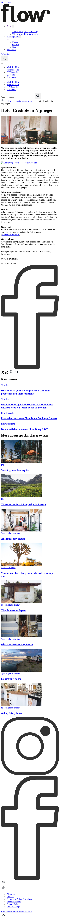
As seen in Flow (8, 567)
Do (9, 101)
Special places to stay (24, 101)
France (15, 42)
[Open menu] (2, 63)
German (15, 44)
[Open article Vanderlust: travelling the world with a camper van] (21, 565)
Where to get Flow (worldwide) (26, 34)
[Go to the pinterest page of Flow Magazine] (3, 884)
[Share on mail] (16, 373)
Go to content (7, 2)
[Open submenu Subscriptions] (20, 36)
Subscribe (5, 54)
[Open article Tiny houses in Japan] (21, 602)
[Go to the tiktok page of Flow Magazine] (3, 889)
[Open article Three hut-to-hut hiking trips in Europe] (21, 496)
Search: (4, 97)
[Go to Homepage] (25, 21)
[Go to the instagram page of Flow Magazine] (30, 774)
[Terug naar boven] (3, 916)
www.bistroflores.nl (10, 234)
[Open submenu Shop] (13, 26)
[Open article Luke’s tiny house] (21, 671)
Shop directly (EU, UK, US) (25, 31)
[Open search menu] (4, 58)
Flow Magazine (8, 413)
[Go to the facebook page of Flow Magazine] (30, 879)
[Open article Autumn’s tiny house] (21, 531)
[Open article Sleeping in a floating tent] (21, 462)
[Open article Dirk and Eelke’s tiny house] (21, 636)
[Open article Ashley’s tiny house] (21, 705)
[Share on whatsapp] (7, 373)
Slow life (5, 385)
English (15, 47)
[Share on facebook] (30, 368)
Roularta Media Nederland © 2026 (16, 911)
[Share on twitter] (3, 373)
